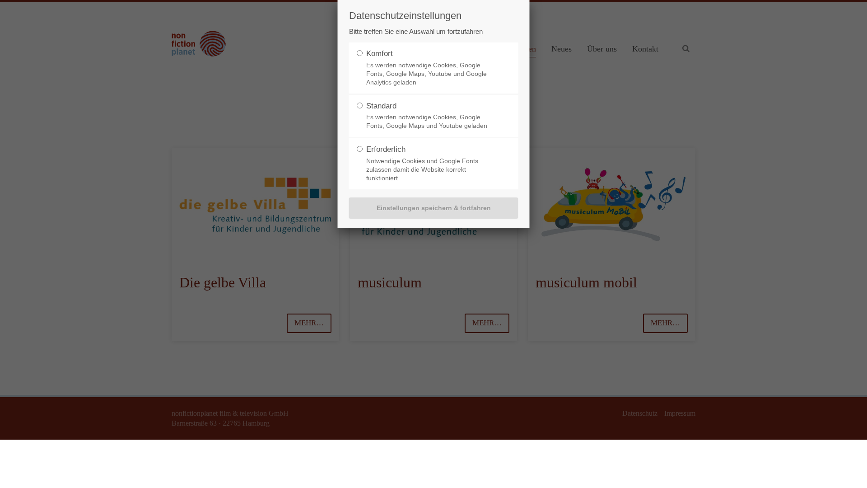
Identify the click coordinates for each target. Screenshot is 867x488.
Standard (381, 106)
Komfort (379, 53)
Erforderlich (386, 149)
